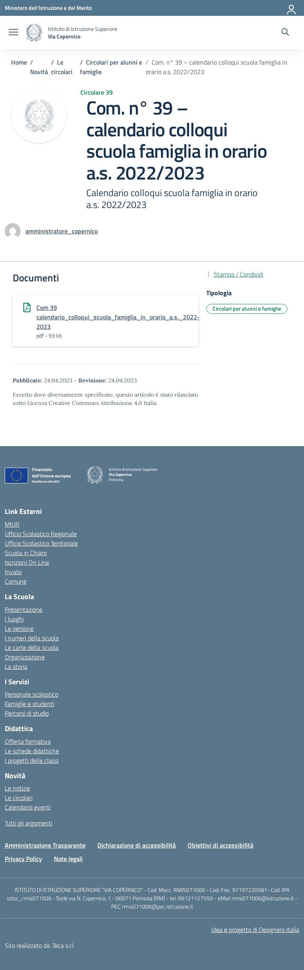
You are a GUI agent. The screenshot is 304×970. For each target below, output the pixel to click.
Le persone (19, 628)
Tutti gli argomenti (28, 823)
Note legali (68, 858)
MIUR (12, 524)
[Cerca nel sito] (285, 33)
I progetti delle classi (32, 760)
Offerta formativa (28, 741)
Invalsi (13, 572)
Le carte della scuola (32, 647)
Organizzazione (25, 657)
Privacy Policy (23, 858)
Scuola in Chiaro (26, 553)
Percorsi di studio (27, 713)
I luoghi (14, 619)
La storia (16, 666)
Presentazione (23, 609)
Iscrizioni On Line (27, 562)
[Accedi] (291, 8)
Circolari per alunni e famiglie (247, 308)
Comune (16, 581)
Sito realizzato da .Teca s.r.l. (40, 945)
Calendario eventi (28, 807)
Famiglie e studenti (29, 703)
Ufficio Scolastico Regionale (41, 533)
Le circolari (18, 797)
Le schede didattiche (32, 751)
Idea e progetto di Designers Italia (255, 929)
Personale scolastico (31, 694)
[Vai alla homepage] (34, 33)
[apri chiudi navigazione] (13, 33)
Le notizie (17, 788)
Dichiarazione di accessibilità (136, 845)
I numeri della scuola (32, 638)
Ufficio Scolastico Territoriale (41, 543)
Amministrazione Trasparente (45, 845)
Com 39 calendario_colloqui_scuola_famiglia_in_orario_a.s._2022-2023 (118, 317)
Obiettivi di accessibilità (220, 845)
